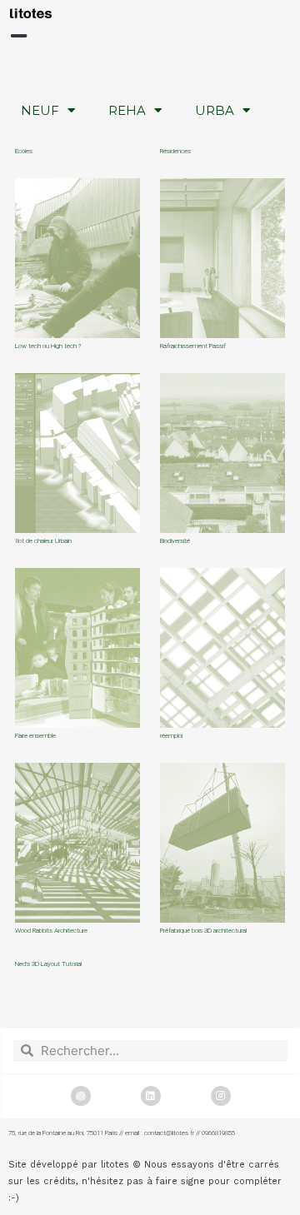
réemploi (171, 735)
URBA (214, 110)
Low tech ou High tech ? (48, 346)
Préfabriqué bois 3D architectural (203, 930)
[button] (18, 36)
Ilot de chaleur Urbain (43, 541)
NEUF (40, 110)
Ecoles (23, 151)
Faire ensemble (35, 735)
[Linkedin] (151, 1096)
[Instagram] (221, 1096)
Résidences (175, 151)
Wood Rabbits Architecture (51, 930)
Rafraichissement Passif (193, 346)
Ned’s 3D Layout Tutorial (48, 964)
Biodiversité (175, 541)
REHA (127, 110)
